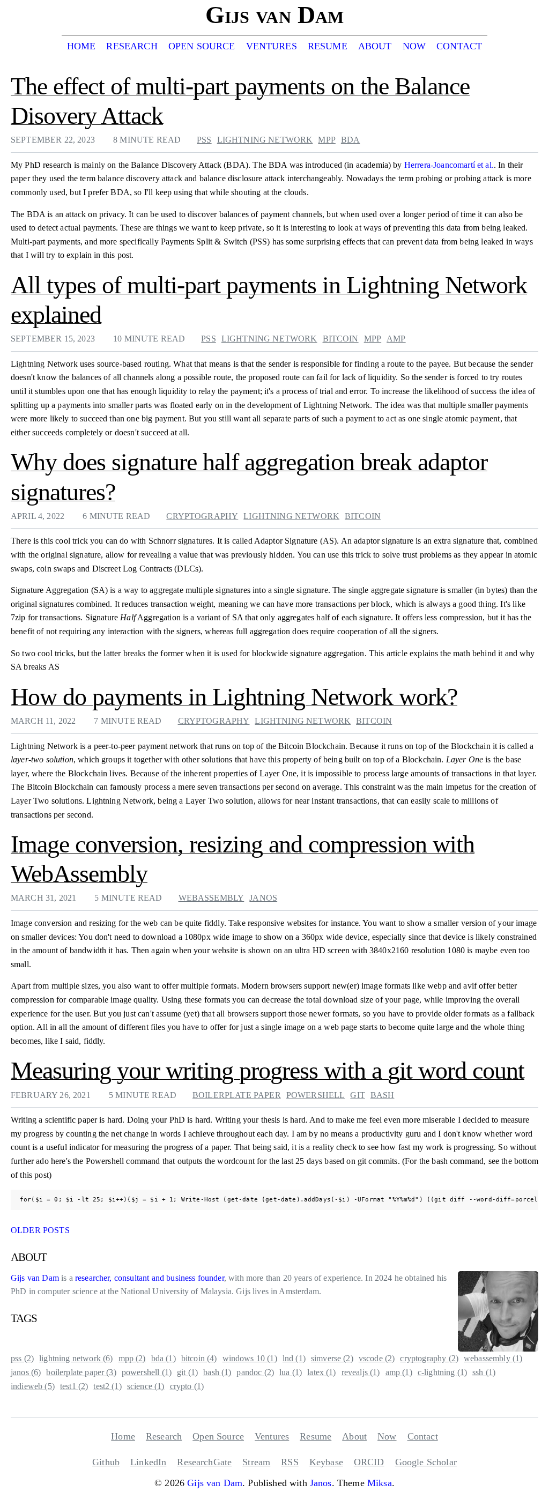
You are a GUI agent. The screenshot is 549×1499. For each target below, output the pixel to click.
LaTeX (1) (321, 1372)
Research (131, 46)
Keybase (326, 1462)
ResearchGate (204, 1462)
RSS (289, 1462)
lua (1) (290, 1372)
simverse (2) (332, 1358)
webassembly (211, 897)
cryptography (202, 516)
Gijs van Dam (35, 1277)
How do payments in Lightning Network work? (234, 696)
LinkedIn (148, 1462)
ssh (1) (483, 1372)
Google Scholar (426, 1462)
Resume (327, 46)
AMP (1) (398, 1372)
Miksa (379, 1483)
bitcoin (341, 338)
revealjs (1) (361, 1372)
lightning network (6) (76, 1358)
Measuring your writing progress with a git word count (267, 1070)
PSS (204, 139)
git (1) (187, 1372)
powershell (315, 1095)
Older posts (40, 1230)
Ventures (271, 46)
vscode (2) (377, 1358)
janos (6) (26, 1372)
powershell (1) (147, 1372)
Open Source (201, 46)
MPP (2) (132, 1358)
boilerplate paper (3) (81, 1372)
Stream (256, 1462)
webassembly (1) (493, 1358)
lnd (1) (294, 1358)
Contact (459, 46)
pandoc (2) (255, 1372)
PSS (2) (22, 1358)
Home (81, 46)
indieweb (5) (33, 1386)
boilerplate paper (236, 1095)
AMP (396, 338)
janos (263, 897)
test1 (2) (74, 1386)
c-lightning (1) (442, 1372)
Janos (321, 1483)
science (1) (146, 1386)
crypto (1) (187, 1386)
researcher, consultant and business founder (149, 1277)
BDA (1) (163, 1358)
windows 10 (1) (249, 1358)
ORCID (369, 1462)
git (357, 1095)
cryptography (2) (429, 1358)
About (375, 46)
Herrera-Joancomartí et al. (449, 164)
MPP (326, 139)
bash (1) (217, 1372)
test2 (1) (107, 1386)
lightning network (265, 139)
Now (414, 46)
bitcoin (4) (199, 1358)
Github (106, 1462)
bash (382, 1095)
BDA (350, 139)
